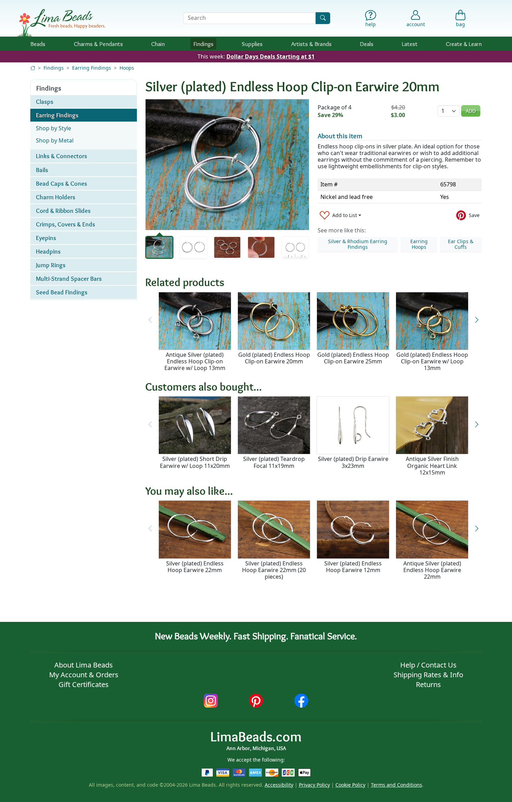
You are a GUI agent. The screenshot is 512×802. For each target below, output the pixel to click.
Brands (311, 43)
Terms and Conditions (396, 784)
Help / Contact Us (428, 665)
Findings (203, 43)
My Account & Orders (83, 674)
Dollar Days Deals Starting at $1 (270, 56)
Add (471, 111)
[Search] (323, 18)
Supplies (252, 43)
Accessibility (279, 784)
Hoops (126, 67)
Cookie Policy (350, 784)
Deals (366, 43)
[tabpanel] (227, 164)
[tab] (159, 247)
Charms (98, 43)
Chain (158, 43)
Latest (410, 43)
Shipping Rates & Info (428, 674)
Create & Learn (464, 43)
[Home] (32, 67)
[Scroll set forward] (477, 320)
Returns (428, 684)
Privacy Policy (314, 784)
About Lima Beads (83, 665)
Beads (37, 43)
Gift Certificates (84, 684)
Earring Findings (91, 67)
